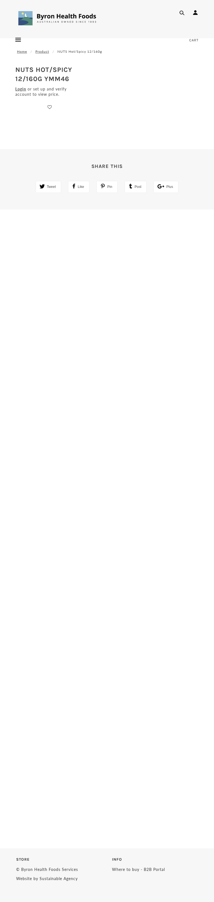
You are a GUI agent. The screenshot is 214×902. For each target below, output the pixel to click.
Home (22, 51)
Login (20, 89)
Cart (194, 40)
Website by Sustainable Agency (47, 878)
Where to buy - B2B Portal (138, 869)
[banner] (57, 18)
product (42, 51)
